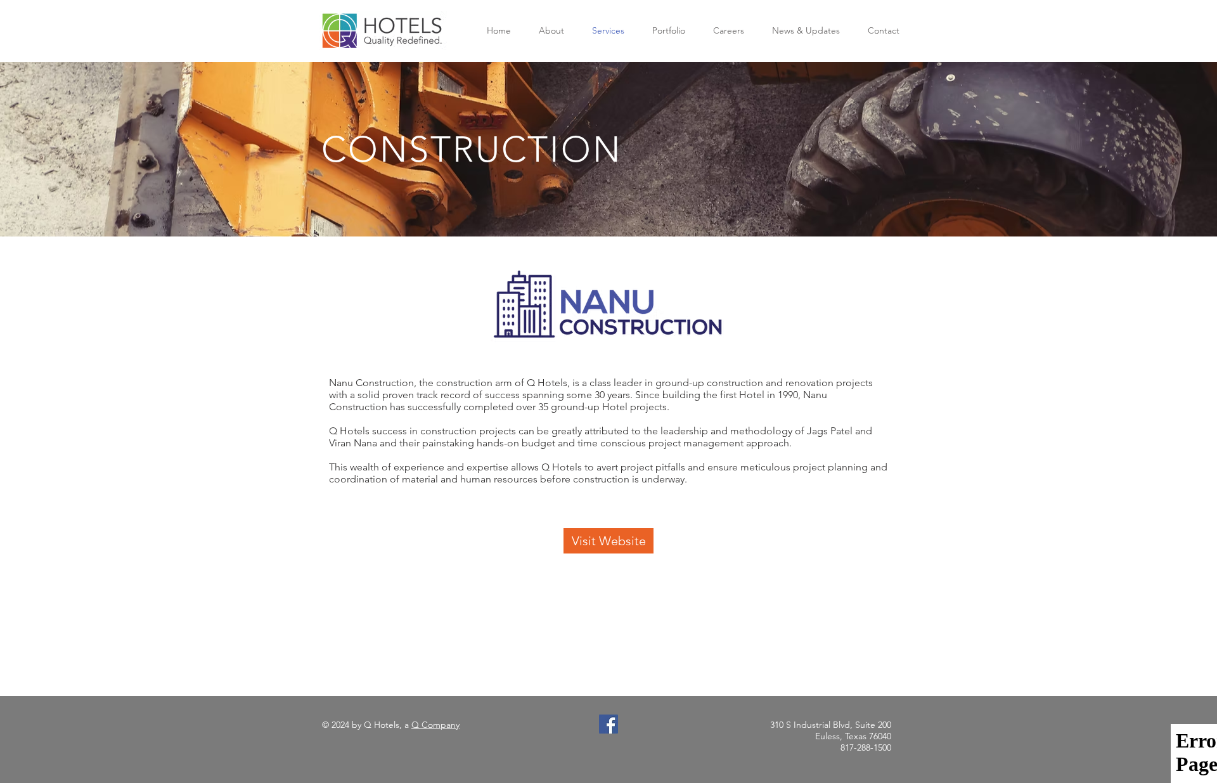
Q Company (435, 724)
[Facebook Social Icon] (608, 724)
